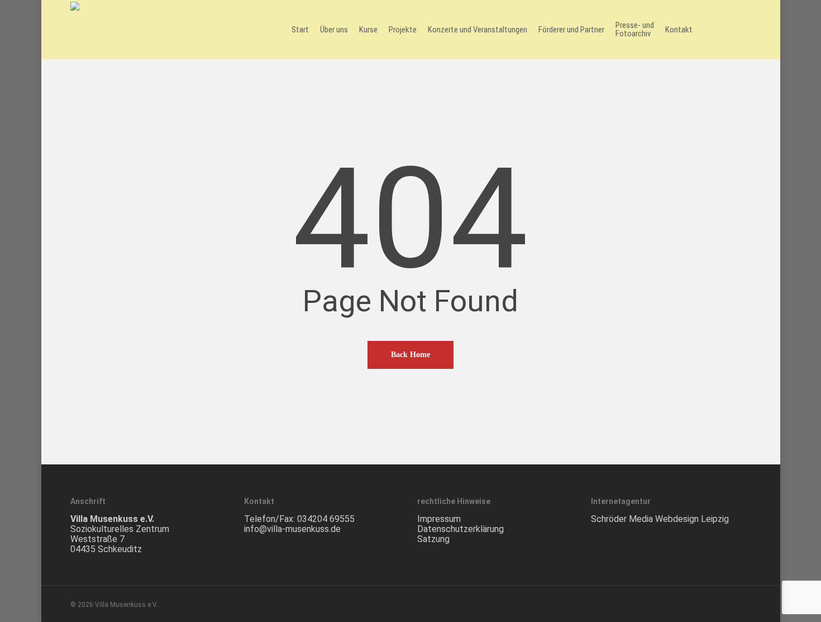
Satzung (433, 539)
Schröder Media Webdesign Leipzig (660, 519)
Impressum (439, 519)
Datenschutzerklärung (460, 529)
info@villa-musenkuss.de (292, 529)
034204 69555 (326, 519)
